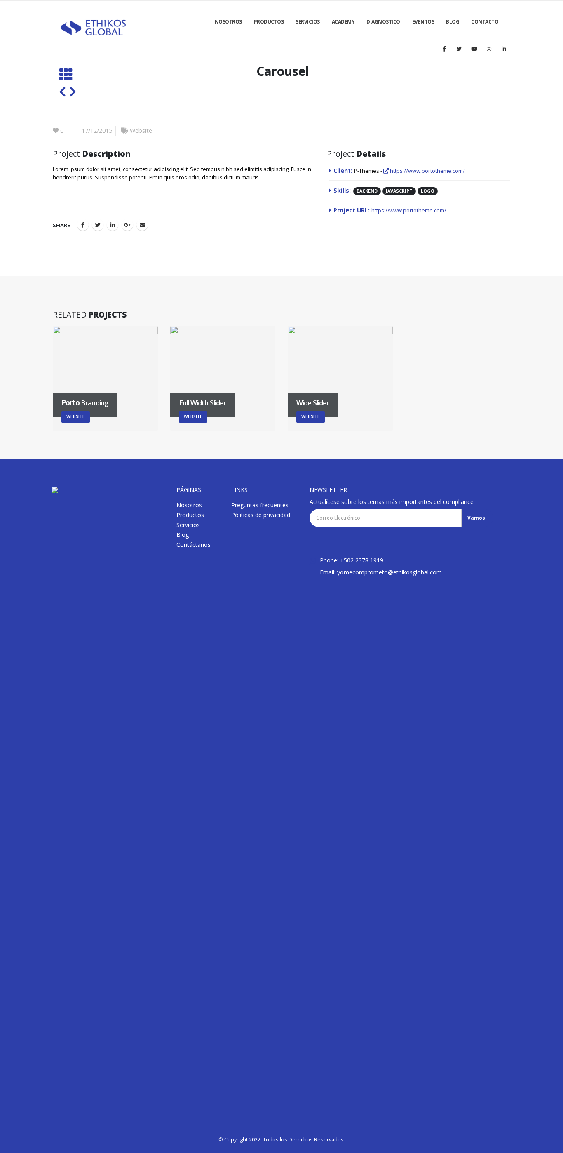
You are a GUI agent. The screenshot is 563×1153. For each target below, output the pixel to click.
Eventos (423, 21)
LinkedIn (112, 225)
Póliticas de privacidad (260, 515)
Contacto (484, 21)
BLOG (452, 21)
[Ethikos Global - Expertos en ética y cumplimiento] (93, 28)
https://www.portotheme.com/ (427, 170)
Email (142, 225)
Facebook (83, 225)
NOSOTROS (228, 21)
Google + (127, 225)
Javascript (399, 191)
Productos (269, 21)
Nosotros (189, 505)
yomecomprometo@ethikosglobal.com (389, 572)
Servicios (308, 21)
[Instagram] (489, 48)
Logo (427, 191)
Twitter (97, 225)
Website (141, 130)
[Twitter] (459, 48)
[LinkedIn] (503, 48)
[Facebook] (444, 48)
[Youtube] (474, 48)
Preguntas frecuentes (260, 505)
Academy (343, 21)
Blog (182, 535)
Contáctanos (193, 544)
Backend (367, 191)
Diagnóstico (383, 21)
